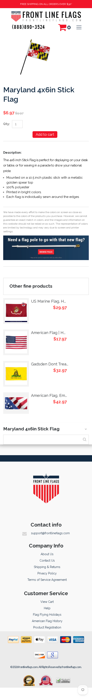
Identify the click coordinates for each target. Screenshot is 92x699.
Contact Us (47, 560)
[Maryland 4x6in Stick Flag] (34, 41)
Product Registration (47, 627)
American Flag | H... (48, 332)
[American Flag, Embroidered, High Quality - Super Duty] (16, 403)
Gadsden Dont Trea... (49, 364)
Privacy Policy (47, 573)
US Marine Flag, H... (48, 301)
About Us (47, 554)
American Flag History (47, 621)
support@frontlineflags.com (50, 533)
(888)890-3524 (28, 26)
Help (47, 608)
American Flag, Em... (49, 395)
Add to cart (45, 134)
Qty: (6, 124)
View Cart (47, 601)
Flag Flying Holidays (47, 614)
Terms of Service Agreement (47, 579)
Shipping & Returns (47, 567)
